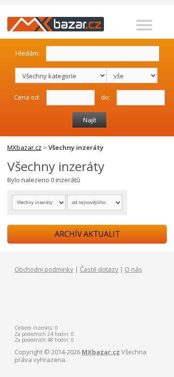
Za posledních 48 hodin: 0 (44, 339)
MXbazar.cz (24, 147)
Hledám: (27, 53)
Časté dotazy (99, 269)
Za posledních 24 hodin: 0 (44, 334)
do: (105, 97)
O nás (133, 269)
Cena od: (27, 97)
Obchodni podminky (43, 269)
